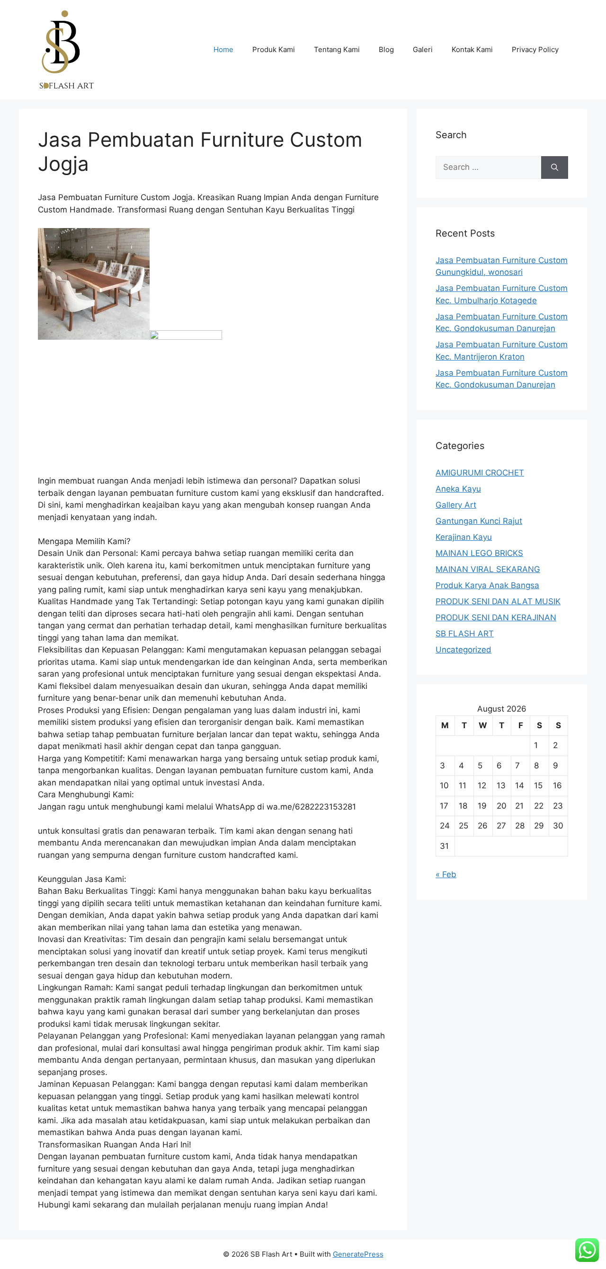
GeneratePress (358, 1254)
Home (223, 49)
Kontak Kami (472, 49)
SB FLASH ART (465, 633)
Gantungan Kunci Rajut (479, 521)
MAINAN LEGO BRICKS (479, 553)
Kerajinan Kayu (464, 537)
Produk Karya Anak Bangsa (487, 585)
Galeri (423, 49)
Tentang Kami (337, 49)
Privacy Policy (535, 49)
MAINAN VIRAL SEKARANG (488, 569)
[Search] (554, 167)
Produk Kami (273, 49)
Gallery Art (456, 505)
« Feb (446, 874)
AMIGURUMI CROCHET (480, 472)
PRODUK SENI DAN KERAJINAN (496, 617)
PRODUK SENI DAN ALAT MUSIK (498, 601)
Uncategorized (463, 649)
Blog (386, 49)
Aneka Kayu (458, 489)
